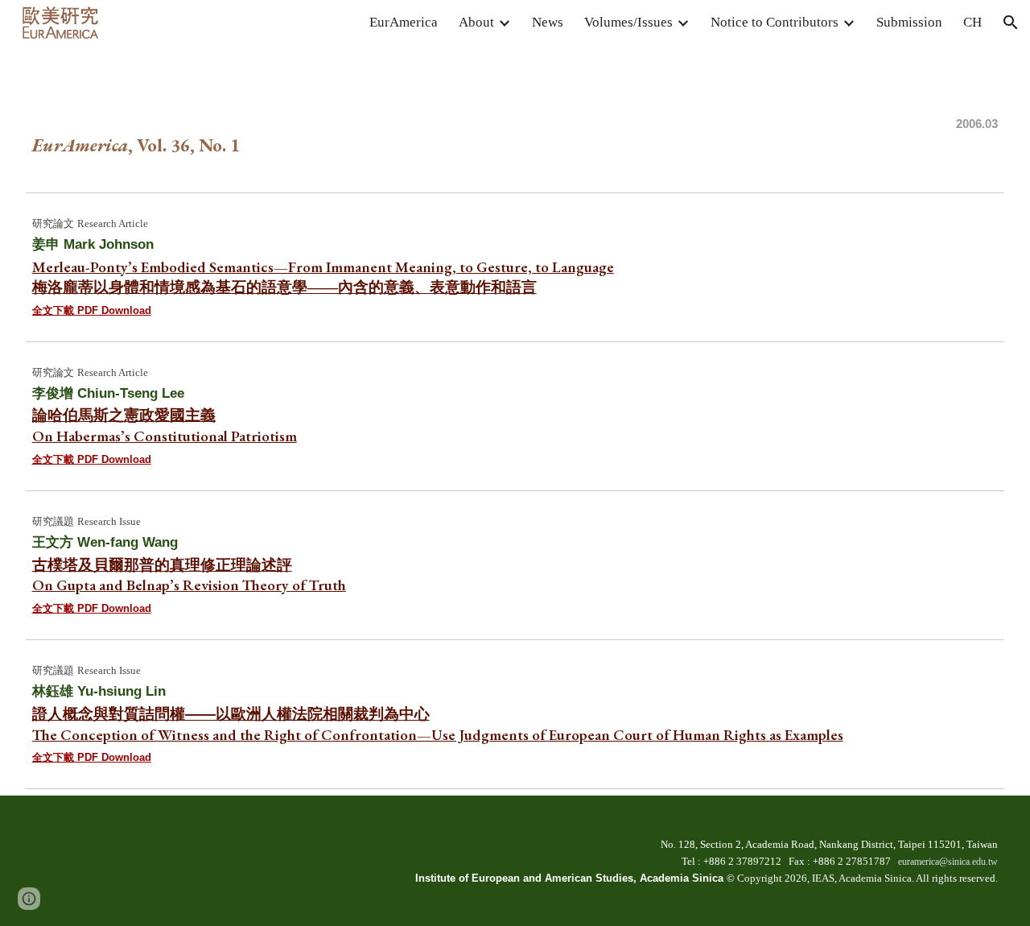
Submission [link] (909, 22)
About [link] (476, 22)
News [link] (547, 22)
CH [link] (972, 22)
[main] (515, 115)
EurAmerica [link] (403, 22)
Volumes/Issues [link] (628, 22)
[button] (1010, 22)
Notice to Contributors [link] (774, 22)
